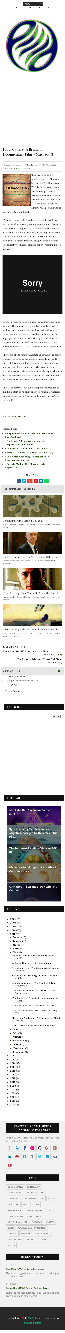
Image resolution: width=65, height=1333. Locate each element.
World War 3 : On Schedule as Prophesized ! (25, 1269)
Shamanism (30, 1199)
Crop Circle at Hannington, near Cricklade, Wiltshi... (34, 977)
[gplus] (25, 7)
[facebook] (21, 7)
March (17, 944)
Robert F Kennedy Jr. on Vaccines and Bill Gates (30, 557)
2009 (13, 926)
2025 (13, 1100)
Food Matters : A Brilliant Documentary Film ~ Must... (35, 999)
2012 (13, 1055)
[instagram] (30, 7)
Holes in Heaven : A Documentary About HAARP (33, 957)
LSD (25, 1222)
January (18, 937)
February (18, 941)
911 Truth (25, 1234)
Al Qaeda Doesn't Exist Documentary (31, 963)
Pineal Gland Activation (20, 1216)
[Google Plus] (25, 1313)
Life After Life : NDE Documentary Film (33, 1005)
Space (26, 1204)
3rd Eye (50, 1222)
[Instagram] (30, 1313)
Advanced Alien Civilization (32, 1228)
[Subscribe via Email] (39, 1313)
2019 (13, 1082)
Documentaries (10, 168)
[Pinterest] (48, 1313)
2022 (13, 1089)
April (16, 948)
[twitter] (16, 7)
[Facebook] (21, 1313)
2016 (13, 1070)
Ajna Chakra (14, 1222)
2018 (13, 1078)
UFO (42, 1193)
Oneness (31, 1193)
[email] (39, 7)
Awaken (52, 165)
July (15, 1033)
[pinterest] (48, 7)
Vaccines (41, 1240)
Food (38, 1216)
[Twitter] (16, 1313)
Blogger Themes (32, 1322)
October (18, 1044)
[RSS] (34, 1313)
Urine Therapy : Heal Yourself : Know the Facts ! (30, 593)
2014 (13, 1063)
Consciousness (15, 1193)
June (16, 1029)
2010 (13, 930)
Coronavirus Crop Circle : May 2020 (23, 520)
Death (11, 1228)
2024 (13, 1097)
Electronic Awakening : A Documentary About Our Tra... (36, 1019)
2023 (13, 1093)
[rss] (34, 7)
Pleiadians (37, 1222)
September (19, 1040)
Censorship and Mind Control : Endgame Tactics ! (28, 1288)
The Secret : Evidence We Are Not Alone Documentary (33, 992)
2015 (13, 1067)
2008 (13, 922)
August (17, 1036)
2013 (13, 1059)
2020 (13, 1085)
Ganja (36, 1204)
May (15, 952)
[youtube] (43, 7)
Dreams (29, 1240)
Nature (51, 1199)
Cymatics (12, 1234)
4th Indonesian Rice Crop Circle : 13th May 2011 (34, 1012)
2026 (13, 1104)
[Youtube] (43, 1313)
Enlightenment (34, 1210)
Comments (25, 168)
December (19, 1052)
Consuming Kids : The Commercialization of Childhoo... (35, 969)
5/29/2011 (14, 684)
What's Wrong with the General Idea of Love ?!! (30, 629)
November (19, 1048)
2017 (13, 1074)
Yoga (49, 1210)
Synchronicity (15, 1210)
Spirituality (33, 1187)
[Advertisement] (32, 114)
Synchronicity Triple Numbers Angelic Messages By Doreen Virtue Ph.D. (33, 832)
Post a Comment (14, 691)
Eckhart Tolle (42, 1234)
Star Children (15, 1240)
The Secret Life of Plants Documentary (28, 448)
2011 (13, 934)
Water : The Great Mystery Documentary (29, 452)
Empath (11, 1245)
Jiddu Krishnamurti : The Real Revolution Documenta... (33, 984)
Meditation (13, 1204)
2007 (13, 919)
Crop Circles (14, 1199)
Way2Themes (35, 1318)
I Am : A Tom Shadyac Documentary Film (33, 1025)
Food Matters (19, 416)
